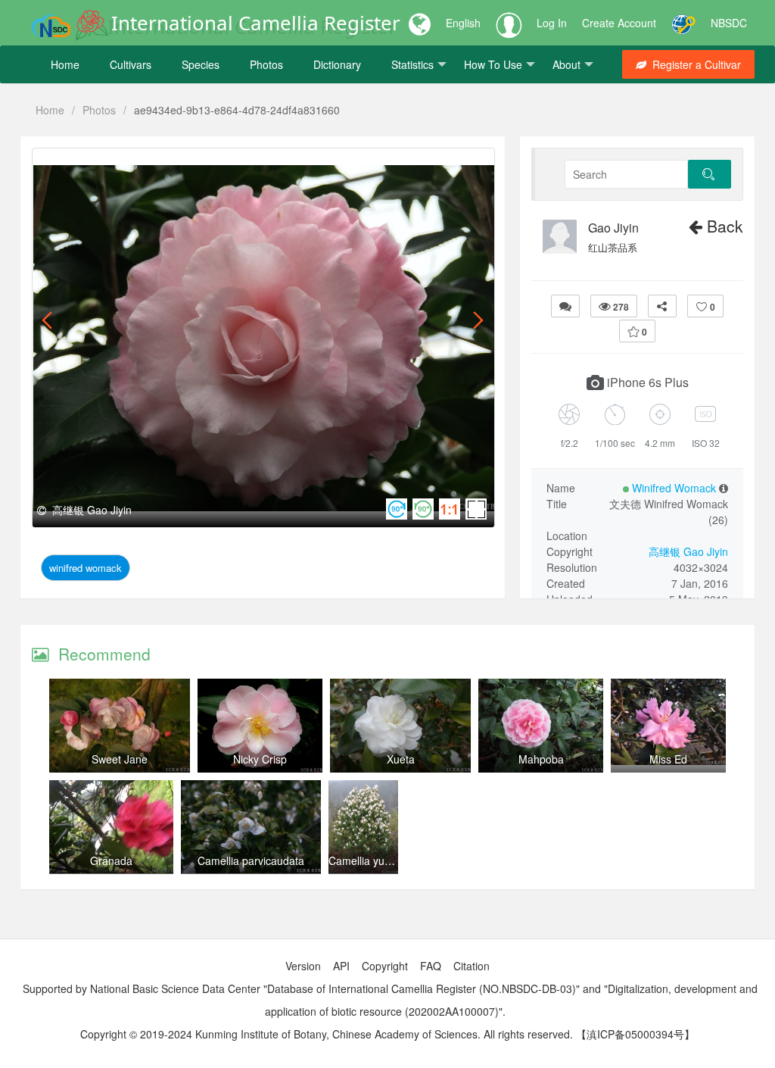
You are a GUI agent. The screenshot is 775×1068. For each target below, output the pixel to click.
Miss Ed (668, 759)
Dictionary (337, 64)
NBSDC (729, 22)
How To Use (493, 64)
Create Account (619, 22)
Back (722, 225)
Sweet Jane (120, 759)
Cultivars (130, 64)
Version (303, 965)
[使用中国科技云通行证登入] (683, 22)
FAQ (430, 965)
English (463, 22)
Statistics (412, 64)
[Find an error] (565, 306)
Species (200, 64)
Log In (552, 22)
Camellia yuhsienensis (381, 860)
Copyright (385, 965)
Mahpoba (541, 759)
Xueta (401, 759)
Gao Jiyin (613, 228)
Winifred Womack (85, 568)
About (566, 64)
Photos (266, 64)
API (341, 965)
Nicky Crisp (260, 759)
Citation (471, 965)
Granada (111, 860)
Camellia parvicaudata (251, 860)
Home (65, 64)
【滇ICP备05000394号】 (635, 1033)
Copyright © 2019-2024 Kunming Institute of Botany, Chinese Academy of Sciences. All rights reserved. (326, 1033)
